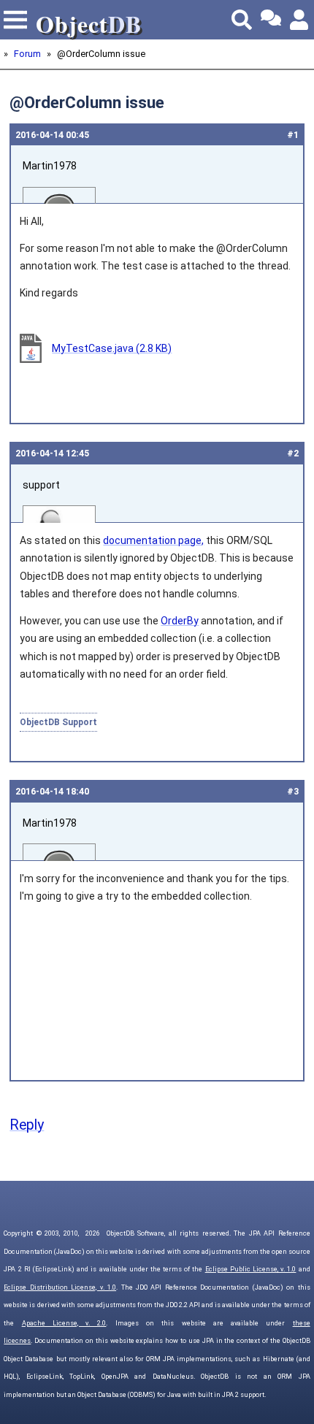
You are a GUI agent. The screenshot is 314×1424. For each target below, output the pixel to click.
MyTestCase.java (112, 348)
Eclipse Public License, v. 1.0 (250, 1269)
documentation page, (153, 540)
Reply (26, 1125)
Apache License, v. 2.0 (64, 1323)
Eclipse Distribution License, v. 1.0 (60, 1287)
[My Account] (300, 19)
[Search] (241, 19)
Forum (27, 53)
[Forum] (271, 19)
